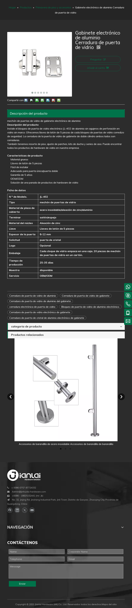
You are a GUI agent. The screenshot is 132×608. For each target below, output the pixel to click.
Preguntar (96, 59)
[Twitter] (24, 510)
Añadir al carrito (96, 67)
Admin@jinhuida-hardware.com (29, 491)
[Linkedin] (17, 510)
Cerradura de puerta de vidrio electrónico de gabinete (39, 312)
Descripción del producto (28, 113)
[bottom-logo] (23, 475)
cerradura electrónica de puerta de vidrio (32, 306)
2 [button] (66, 448)
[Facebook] (9, 510)
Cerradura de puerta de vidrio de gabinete (85, 295)
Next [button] (121, 396)
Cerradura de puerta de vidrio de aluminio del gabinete (40, 301)
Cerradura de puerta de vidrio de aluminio (32, 295)
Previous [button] (10, 396)
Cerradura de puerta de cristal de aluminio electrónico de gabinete (46, 317)
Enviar (22, 583)
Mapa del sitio (109, 604)
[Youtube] (32, 510)
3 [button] (70, 448)
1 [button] (61, 448)
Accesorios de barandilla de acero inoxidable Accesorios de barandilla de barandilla (66, 444)
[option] (66, 392)
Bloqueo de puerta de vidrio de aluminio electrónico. (90, 306)
